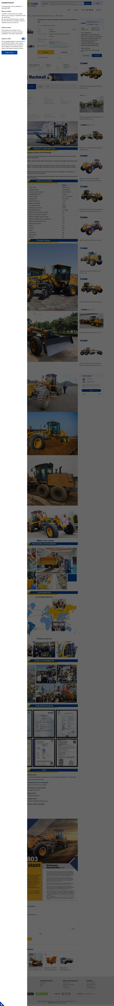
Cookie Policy (7, 6)
